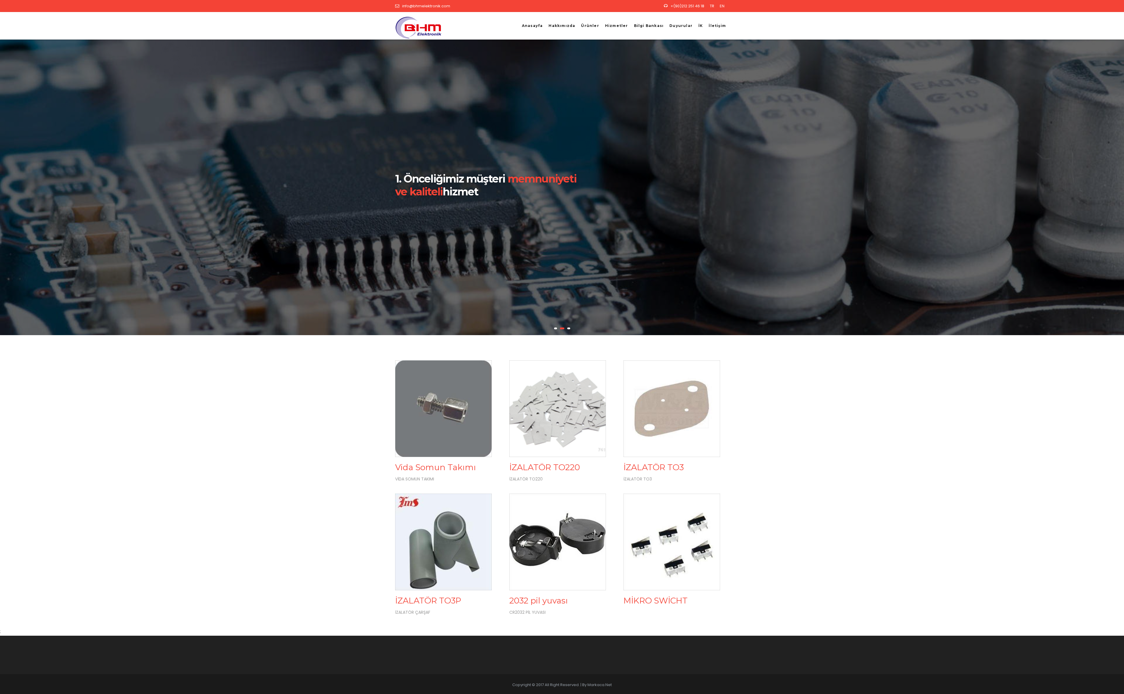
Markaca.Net (599, 685)
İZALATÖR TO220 (544, 467)
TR (712, 6)
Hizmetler (616, 25)
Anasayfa (532, 25)
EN (722, 6)
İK (700, 25)
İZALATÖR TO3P (428, 601)
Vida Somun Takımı (435, 467)
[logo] (416, 25)
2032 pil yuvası (538, 601)
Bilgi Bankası (649, 25)
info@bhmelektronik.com (426, 6)
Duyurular (681, 25)
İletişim (717, 25)
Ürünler (590, 25)
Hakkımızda (562, 25)
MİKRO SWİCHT (655, 601)
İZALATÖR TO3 (653, 467)
